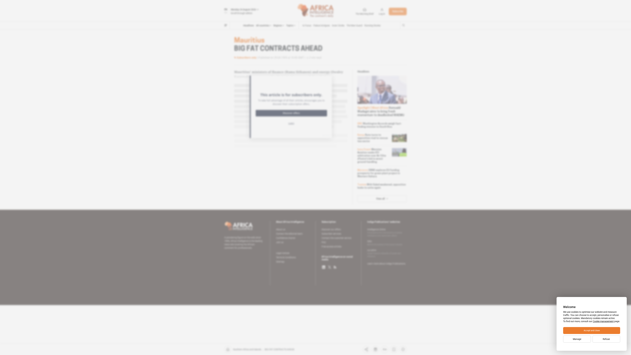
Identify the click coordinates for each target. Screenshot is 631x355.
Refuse (606, 339)
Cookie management (603, 321)
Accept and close (592, 330)
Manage (577, 339)
